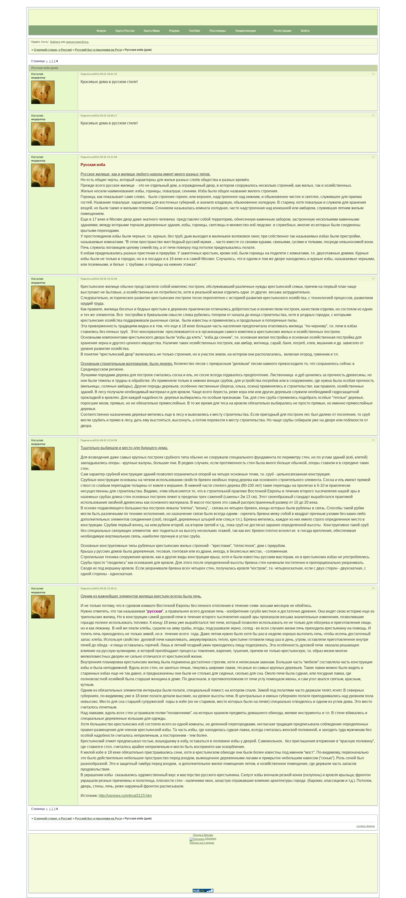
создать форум (365, 826)
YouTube (194, 30)
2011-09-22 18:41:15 (105, 74)
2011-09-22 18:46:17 (105, 115)
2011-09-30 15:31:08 (105, 157)
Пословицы (218, 30)
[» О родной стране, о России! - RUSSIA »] (203, 17)
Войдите (55, 41)
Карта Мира (152, 30)
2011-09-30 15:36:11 (105, 588)
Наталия (37, 74)
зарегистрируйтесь (77, 41)
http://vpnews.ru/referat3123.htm (125, 796)
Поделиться (87, 74)
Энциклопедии (245, 30)
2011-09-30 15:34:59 (105, 440)
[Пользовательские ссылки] (203, 35)
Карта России (125, 30)
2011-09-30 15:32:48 (105, 278)
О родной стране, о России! (53, 49)
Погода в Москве (203, 835)
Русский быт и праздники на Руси (98, 49)
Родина (174, 30)
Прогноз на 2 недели (202, 842)
